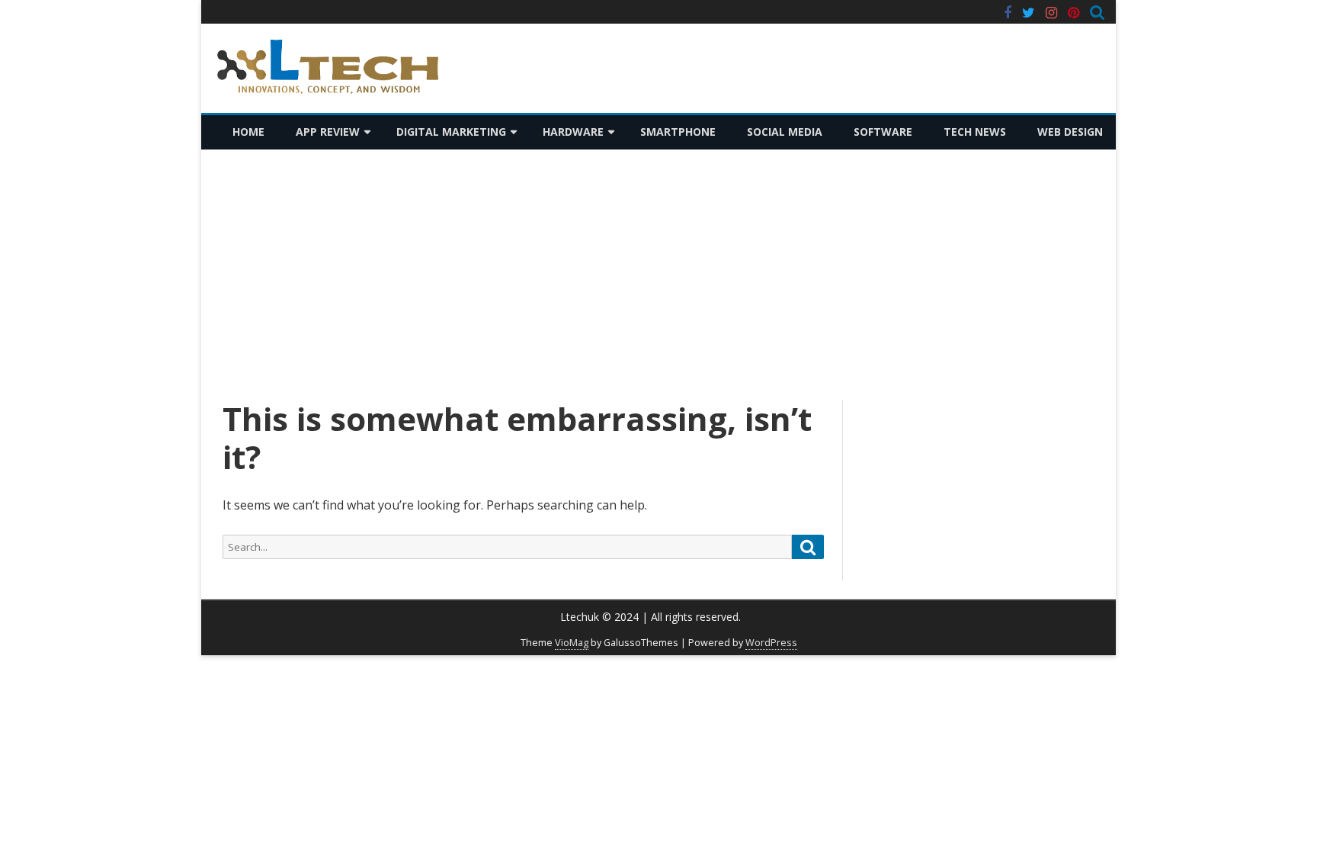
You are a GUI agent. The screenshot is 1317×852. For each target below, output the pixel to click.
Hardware (573, 131)
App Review (328, 131)
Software (883, 131)
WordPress (771, 642)
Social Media (784, 131)
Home (248, 131)
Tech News (975, 131)
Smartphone (678, 131)
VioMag (571, 642)
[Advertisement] (658, 274)
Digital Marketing (451, 131)
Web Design (1070, 131)
